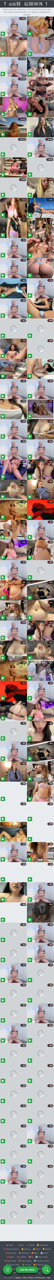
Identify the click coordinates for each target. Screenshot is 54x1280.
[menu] (7, 1269)
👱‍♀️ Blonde (46, 1249)
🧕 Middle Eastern (11, 1249)
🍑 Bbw (34, 1253)
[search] (46, 1269)
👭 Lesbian (21, 1257)
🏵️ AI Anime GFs (40, 1265)
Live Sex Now (27, 1269)
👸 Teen (36, 1249)
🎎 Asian (9, 1245)
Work (25, 1278)
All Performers (40, 1278)
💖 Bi (31, 1257)
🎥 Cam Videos (41, 1269)
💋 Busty (10, 1257)
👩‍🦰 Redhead (24, 1253)
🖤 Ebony (20, 1245)
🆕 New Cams (41, 1257)
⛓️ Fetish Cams (13, 1265)
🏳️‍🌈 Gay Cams (10, 1261)
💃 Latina (30, 1245)
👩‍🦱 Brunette (11, 1253)
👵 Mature (25, 1249)
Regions (19, 1278)
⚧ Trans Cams (25, 1261)
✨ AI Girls (26, 1265)
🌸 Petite (44, 1253)
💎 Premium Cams (41, 1261)
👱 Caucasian (42, 1245)
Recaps (30, 1278)
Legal (48, 1278)
